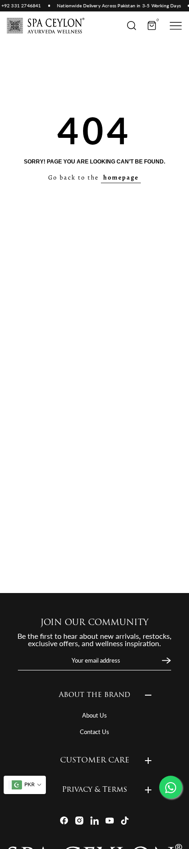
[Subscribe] (165, 661)
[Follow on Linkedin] (94, 820)
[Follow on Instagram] (79, 820)
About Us (94, 715)
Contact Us (94, 731)
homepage (121, 177)
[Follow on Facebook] (64, 820)
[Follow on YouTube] (110, 820)
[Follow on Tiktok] (125, 820)
